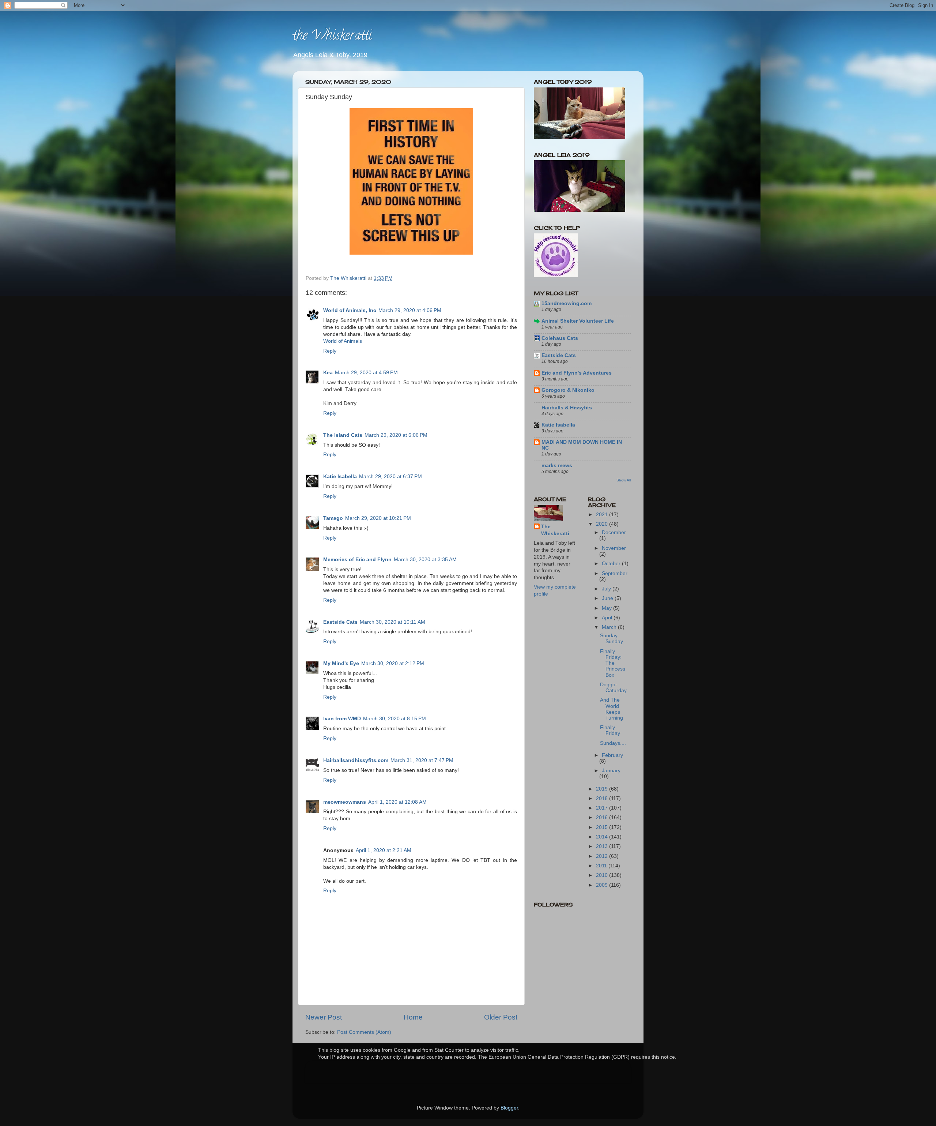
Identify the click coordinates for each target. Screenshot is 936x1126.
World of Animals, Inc (349, 310)
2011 (602, 865)
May (607, 608)
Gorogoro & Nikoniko (568, 390)
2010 (602, 875)
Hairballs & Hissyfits (566, 407)
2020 (602, 524)
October (612, 563)
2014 (602, 837)
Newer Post (323, 1017)
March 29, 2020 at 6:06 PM (396, 435)
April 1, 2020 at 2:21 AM (383, 850)
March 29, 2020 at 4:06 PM (409, 310)
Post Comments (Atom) (364, 1032)
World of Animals (342, 341)
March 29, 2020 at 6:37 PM (390, 476)
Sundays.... (613, 743)
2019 (602, 789)
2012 (602, 856)
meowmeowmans (344, 802)
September (614, 573)
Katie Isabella (340, 476)
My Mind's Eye (341, 663)
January (611, 770)
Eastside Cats (340, 622)
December (614, 532)
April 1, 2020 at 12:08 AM (397, 802)
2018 (602, 798)
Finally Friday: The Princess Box (612, 663)
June (608, 598)
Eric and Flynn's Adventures (576, 373)
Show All (623, 480)
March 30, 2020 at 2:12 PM (392, 663)
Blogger (509, 1108)
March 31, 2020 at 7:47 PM (421, 760)
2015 (602, 827)
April (608, 617)
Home (413, 1017)
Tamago (333, 518)
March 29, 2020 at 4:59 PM (366, 372)
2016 (602, 817)
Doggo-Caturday (613, 687)
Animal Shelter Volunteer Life (577, 321)
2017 (602, 808)
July (607, 589)
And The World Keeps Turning (611, 709)
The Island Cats (342, 435)
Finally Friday (610, 730)
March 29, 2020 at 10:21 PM (378, 518)
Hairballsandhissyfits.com (355, 760)
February (612, 755)
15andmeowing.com (566, 303)
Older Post (500, 1017)
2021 (602, 514)
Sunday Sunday (611, 638)
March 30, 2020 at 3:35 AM (425, 559)
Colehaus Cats (559, 338)
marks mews (556, 465)
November (614, 548)
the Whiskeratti (332, 36)
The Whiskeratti (555, 530)
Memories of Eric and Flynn (357, 559)
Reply (329, 351)
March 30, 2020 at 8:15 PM (394, 718)
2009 (602, 885)
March (610, 627)
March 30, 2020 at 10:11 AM (392, 622)
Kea (328, 372)
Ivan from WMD (342, 718)
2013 (602, 846)
